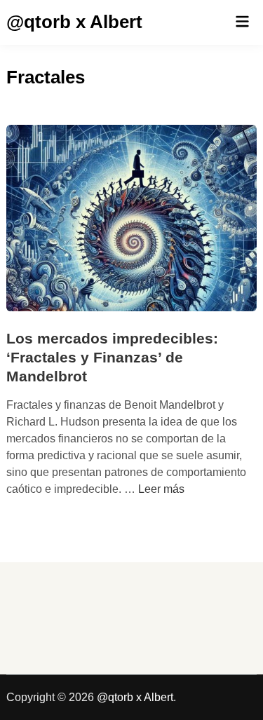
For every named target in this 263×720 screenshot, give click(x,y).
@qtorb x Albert (74, 21)
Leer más (161, 489)
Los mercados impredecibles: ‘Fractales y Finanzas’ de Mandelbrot (112, 357)
